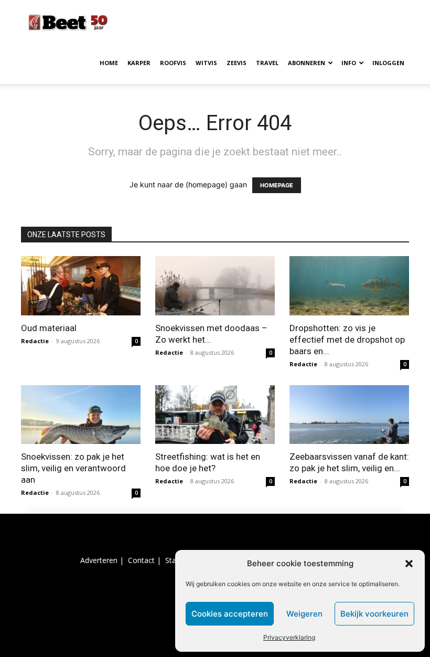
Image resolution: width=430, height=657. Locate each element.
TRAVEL (267, 63)
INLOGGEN (388, 63)
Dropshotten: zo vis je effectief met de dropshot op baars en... (347, 339)
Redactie (35, 341)
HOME (109, 63)
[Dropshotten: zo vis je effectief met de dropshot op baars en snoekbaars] (349, 285)
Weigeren (304, 614)
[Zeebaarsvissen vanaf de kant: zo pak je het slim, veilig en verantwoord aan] (349, 414)
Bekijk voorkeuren (374, 614)
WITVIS (206, 63)
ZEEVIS (236, 63)
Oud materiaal (49, 328)
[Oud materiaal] (81, 285)
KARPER (138, 63)
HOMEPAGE (276, 185)
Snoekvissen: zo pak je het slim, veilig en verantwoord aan (73, 468)
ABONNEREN (306, 63)
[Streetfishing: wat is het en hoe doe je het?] (215, 414)
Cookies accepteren (229, 614)
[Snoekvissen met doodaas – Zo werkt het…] (215, 285)
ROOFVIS (173, 63)
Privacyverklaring (289, 637)
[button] (409, 563)
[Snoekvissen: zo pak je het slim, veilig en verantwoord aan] (81, 414)
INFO (348, 63)
